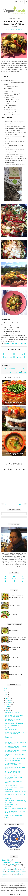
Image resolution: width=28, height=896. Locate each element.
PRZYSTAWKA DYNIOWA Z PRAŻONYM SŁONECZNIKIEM (15, 743)
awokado (18, 871)
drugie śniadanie (20, 873)
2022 (5, 692)
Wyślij (20, 357)
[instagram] (20, 2)
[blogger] (22, 2)
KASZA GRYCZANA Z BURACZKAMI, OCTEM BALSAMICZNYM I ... (14, 716)
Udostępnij (9, 354)
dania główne (10, 29)
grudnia (8, 698)
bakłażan (9, 869)
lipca (7, 708)
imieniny (16, 874)
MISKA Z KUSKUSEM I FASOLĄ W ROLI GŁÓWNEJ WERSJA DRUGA (15, 747)
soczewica (9, 868)
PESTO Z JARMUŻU (14, 614)
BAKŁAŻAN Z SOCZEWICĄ (12, 713)
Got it (18, 894)
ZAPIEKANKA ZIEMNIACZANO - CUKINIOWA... (14, 403)
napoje (7, 871)
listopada (8, 700)
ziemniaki (15, 869)
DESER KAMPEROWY (10, 740)
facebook (6, 578)
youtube (14, 578)
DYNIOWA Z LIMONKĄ (11, 729)
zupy (12, 866)
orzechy (21, 874)
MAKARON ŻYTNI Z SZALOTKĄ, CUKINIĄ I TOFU (13, 719)
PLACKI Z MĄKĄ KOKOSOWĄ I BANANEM (13, 726)
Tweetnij (20, 354)
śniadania (16, 862)
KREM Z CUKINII (13, 630)
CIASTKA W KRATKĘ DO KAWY (13, 761)
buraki (13, 873)
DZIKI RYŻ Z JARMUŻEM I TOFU (13, 815)
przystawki (5, 866)
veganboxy (19, 29)
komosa (3, 876)
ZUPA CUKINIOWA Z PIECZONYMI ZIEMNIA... (14, 454)
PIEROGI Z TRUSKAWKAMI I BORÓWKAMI (12, 805)
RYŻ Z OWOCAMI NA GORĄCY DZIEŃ (15, 758)
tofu (19, 343)
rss (22, 583)
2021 (5, 694)
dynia (16, 868)
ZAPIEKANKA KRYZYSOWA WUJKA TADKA (14, 782)
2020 (5, 696)
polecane (10, 874)
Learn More (11, 894)
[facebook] (18, 2)
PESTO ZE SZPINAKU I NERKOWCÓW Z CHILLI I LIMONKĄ (15, 811)
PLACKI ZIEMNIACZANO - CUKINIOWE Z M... (14, 428)
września (8, 704)
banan (21, 869)
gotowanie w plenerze (14, 864)
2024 (5, 688)
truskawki (8, 873)
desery (3, 864)
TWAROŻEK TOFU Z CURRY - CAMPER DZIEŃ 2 (15, 754)
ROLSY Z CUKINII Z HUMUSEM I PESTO (15, 794)
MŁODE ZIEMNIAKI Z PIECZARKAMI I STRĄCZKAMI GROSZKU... (15, 732)
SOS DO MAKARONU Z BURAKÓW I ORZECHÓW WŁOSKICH (14, 763)
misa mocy (4, 874)
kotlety (3, 873)
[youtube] (15, 2)
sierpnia (8, 706)
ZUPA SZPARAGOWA (14, 605)
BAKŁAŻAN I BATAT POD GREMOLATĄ (15, 792)
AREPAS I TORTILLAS (11, 775)
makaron (21, 868)
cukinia (7, 343)
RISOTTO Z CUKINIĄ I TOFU (16, 657)
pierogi (12, 871)
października (9, 702)
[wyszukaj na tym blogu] (26, 2)
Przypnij (9, 357)
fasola (3, 871)
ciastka (23, 871)
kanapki (18, 866)
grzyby (3, 868)
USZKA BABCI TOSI (14, 666)
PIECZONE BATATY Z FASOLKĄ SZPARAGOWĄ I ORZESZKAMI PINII (17, 639)
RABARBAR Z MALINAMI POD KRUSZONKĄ (13, 797)
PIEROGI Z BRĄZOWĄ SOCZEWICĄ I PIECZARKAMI (14, 778)
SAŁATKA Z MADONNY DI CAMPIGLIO (15, 809)
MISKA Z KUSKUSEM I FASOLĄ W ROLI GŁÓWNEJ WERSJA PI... (15, 751)
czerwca (8, 711)
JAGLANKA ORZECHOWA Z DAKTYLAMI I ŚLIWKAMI (15, 736)
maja (7, 817)
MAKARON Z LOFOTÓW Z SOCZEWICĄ (15, 723)
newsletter (14, 583)
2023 (5, 690)
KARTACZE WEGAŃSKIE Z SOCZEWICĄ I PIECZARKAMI (15, 801)
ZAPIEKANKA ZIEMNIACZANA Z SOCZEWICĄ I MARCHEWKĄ (13, 771)
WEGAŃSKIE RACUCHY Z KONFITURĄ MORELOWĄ (15, 788)
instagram (22, 578)
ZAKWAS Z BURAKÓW (11, 785)
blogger (5, 583)
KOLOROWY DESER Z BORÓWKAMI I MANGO (15, 767)
